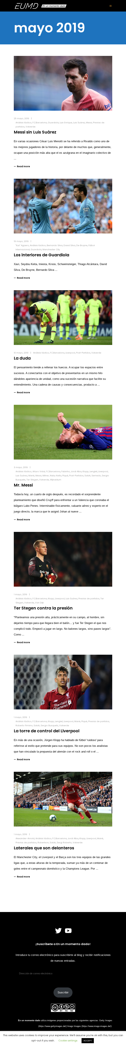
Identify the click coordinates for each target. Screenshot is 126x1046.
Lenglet (93, 471)
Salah (87, 475)
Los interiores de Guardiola (41, 255)
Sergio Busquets (49, 725)
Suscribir (63, 992)
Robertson (43, 842)
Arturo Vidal (38, 471)
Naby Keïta (55, 475)
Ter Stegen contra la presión (43, 608)
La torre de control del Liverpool (46, 731)
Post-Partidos (83, 352)
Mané (31, 475)
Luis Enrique (66, 122)
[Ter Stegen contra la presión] (63, 559)
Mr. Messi (23, 485)
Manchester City (51, 249)
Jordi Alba (76, 471)
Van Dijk (39, 602)
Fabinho (65, 471)
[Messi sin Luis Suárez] (63, 83)
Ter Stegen (32, 479)
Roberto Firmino (24, 725)
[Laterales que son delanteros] (63, 799)
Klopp (86, 471)
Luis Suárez (79, 122)
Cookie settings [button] (67, 1040)
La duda (22, 358)
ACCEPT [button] (88, 1040)
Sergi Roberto (64, 842)
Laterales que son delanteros (44, 848)
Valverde (30, 126)
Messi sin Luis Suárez (35, 132)
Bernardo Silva (55, 245)
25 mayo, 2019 (21, 118)
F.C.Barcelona (39, 122)
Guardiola (53, 122)
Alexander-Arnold (25, 838)
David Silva (69, 245)
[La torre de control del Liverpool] (63, 682)
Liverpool (70, 352)
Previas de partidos (88, 598)
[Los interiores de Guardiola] (63, 206)
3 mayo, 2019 (21, 467)
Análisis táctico (24, 122)
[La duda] (63, 317)
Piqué (65, 475)
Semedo (96, 475)
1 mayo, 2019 (20, 594)
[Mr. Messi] (63, 432)
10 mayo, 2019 (21, 352)
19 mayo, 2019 (21, 241)
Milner (45, 475)
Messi (89, 122)
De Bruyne (81, 245)
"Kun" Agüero (22, 245)
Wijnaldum (55, 479)
